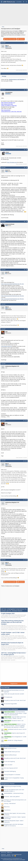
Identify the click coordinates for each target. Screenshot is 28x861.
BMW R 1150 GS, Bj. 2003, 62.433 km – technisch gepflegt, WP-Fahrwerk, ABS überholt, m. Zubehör (15, 725)
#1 (26, 42)
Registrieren (14, 683)
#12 (26, 499)
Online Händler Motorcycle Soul (12, 751)
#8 (26, 329)
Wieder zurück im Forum (10, 748)
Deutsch (10, 852)
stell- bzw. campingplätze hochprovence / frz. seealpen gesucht (13, 653)
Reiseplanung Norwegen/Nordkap (12, 786)
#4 (26, 167)
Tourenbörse (7, 810)
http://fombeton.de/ (12, 162)
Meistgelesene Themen (8, 783)
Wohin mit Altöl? (8, 764)
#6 (26, 269)
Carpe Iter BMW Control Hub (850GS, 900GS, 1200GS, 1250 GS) (15, 717)
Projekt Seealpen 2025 (8, 613)
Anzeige (4, 76)
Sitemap (8, 854)
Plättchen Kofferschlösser (10, 755)
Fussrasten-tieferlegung (10, 771)
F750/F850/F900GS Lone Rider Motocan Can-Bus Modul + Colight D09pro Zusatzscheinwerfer (15, 713)
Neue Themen (5, 746)
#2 (26, 89)
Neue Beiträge (5, 687)
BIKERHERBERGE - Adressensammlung (13, 793)
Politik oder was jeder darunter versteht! (14, 694)
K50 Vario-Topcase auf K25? (11, 768)
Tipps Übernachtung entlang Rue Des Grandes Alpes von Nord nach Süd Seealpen (12, 622)
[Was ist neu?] (23, 1)
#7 (26, 304)
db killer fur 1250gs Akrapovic (13, 740)
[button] (1, 2)
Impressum (3, 854)
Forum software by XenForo (11, 858)
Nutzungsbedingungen (16, 854)
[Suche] (26, 1)
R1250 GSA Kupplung (9, 761)
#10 (26, 420)
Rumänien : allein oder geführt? (12, 796)
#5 (26, 221)
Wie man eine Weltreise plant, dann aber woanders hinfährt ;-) (14, 790)
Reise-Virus (7, 806)
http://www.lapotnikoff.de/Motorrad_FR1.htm (12, 284)
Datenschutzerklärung (6, 855)
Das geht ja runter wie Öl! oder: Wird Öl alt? (15, 700)
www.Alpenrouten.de (6, 346)
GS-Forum (4, 852)
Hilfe (13, 855)
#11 (26, 461)
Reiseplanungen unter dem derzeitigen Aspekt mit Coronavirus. (13, 825)
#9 (26, 363)
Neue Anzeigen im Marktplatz (9, 709)
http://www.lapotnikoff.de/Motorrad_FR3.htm (12, 299)
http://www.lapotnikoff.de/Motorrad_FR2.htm (12, 296)
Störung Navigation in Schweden (12, 774)
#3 (26, 149)
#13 (26, 559)
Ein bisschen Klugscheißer (10, 703)
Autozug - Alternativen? (10, 803)
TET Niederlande (8, 697)
